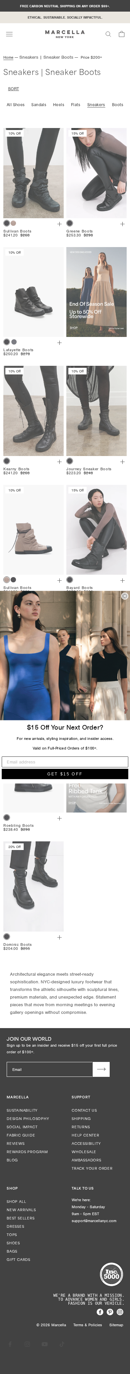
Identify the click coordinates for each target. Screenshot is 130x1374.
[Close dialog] (125, 596)
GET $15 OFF (65, 773)
